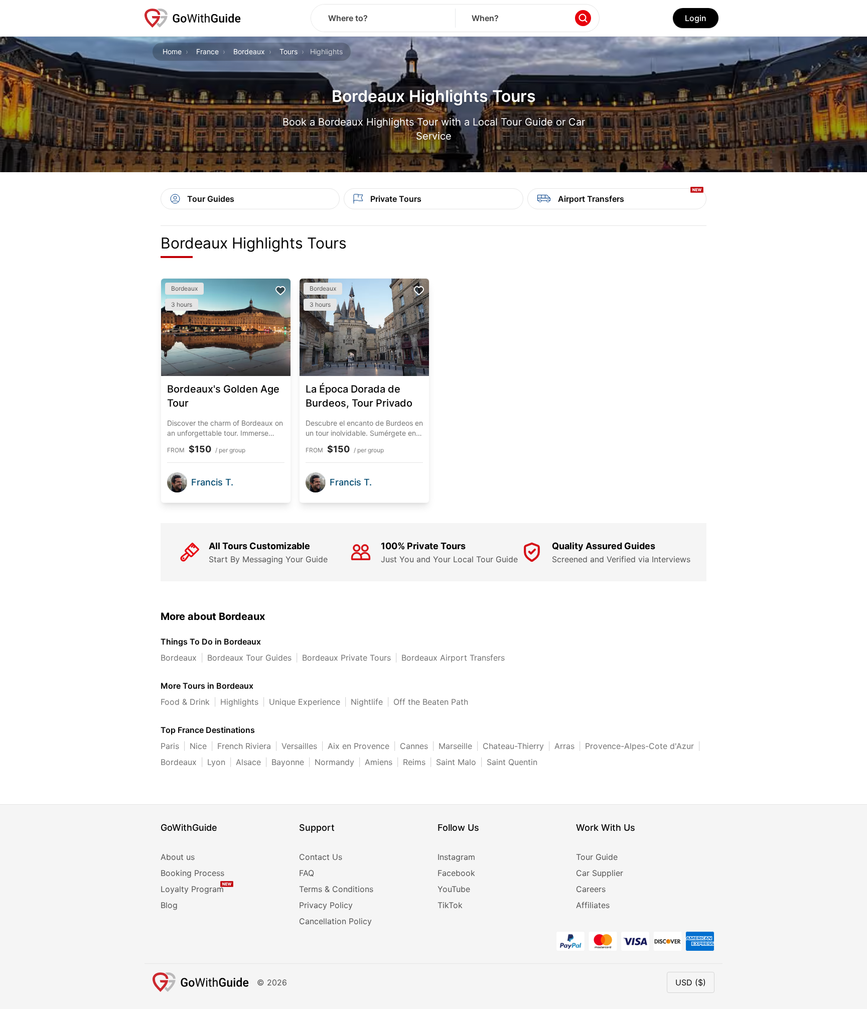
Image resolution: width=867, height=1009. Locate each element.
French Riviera (244, 746)
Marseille (455, 746)
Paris (170, 746)
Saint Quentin (512, 762)
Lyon (216, 762)
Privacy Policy (326, 905)
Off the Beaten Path (430, 702)
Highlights (239, 702)
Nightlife (367, 702)
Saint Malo (456, 762)
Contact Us (320, 857)
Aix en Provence (358, 746)
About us (178, 857)
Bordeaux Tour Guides (249, 658)
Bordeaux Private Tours (346, 658)
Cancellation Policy (335, 921)
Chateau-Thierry (513, 746)
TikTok (450, 905)
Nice (198, 746)
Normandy (334, 762)
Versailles (299, 746)
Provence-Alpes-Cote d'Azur (639, 746)
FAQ (306, 873)
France (207, 51)
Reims (414, 762)
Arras (564, 746)
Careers (591, 889)
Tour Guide (597, 857)
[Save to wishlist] (280, 291)
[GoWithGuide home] (192, 18)
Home (172, 51)
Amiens (378, 762)
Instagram (456, 857)
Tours (288, 51)
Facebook (456, 873)
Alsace (248, 762)
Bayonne (287, 762)
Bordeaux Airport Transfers (453, 658)
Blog (169, 905)
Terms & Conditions (336, 889)
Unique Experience (304, 702)
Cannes (414, 746)
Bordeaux (249, 51)
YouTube (454, 889)
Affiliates (593, 905)
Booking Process (192, 873)
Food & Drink (185, 702)
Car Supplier (599, 873)
